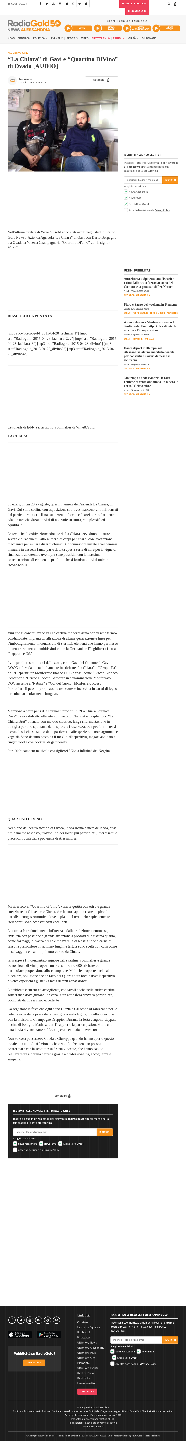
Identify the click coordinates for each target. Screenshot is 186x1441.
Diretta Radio (85, 1373)
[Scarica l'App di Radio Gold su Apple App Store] (20, 1334)
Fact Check (142, 1411)
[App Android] (80, 4)
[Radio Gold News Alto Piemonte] (137, 28)
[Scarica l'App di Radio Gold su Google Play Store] (49, 1334)
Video (85, 38)
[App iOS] (86, 4)
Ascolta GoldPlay (135, 3)
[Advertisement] (63, 200)
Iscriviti (104, 1132)
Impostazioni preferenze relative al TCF (93, 1419)
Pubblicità (83, 1332)
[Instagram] (60, 4)
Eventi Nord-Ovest (73, 1144)
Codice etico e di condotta (66, 1411)
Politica (39, 38)
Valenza (149, 338)
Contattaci (87, 1391)
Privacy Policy (51, 1150)
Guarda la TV (139, 11)
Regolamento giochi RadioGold (118, 1411)
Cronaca (24, 38)
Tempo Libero (157, 313)
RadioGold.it (50, 1435)
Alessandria (143, 295)
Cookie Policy (101, 1407)
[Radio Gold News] (78, 28)
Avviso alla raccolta (93, 1426)
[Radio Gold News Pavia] (108, 28)
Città (132, 38)
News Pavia (50, 1144)
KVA (158, 1435)
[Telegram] (66, 4)
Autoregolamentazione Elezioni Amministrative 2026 (93, 1415)
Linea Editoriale (91, 1411)
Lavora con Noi (86, 1383)
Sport (71, 38)
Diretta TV (99, 38)
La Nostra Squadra (88, 1327)
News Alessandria (27, 1144)
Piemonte (172, 313)
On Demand (149, 38)
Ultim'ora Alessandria (90, 1348)
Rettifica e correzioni (161, 1411)
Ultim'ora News (87, 1343)
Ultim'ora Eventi (87, 1368)
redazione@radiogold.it (125, 1435)
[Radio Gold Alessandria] (34, 25)
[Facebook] (40, 4)
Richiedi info (34, 1362)
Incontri (138, 338)
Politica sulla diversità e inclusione (31, 1411)
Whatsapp (83, 1338)
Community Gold (18, 53)
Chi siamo (83, 1322)
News (11, 38)
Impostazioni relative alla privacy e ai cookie (93, 1423)
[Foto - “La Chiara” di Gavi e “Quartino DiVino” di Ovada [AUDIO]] (63, 130)
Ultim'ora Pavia (86, 1353)
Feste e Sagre (140, 313)
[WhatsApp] (73, 4)
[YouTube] (53, 4)
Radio (117, 38)
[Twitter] (47, 4)
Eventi (55, 38)
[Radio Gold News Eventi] (166, 28)
